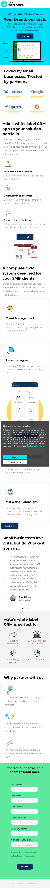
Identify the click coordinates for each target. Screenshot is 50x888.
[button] (4, 578)
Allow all (15, 457)
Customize (13, 462)
